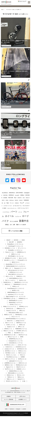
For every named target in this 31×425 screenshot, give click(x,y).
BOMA (21, 336)
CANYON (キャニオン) (9, 344)
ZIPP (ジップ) (21, 326)
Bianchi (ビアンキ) (23, 334)
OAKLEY (8, 240)
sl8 (4, 203)
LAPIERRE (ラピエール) (9, 363)
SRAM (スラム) (10, 375)
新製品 (7, 224)
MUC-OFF (11, 242)
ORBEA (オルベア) (21, 308)
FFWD (9, 332)
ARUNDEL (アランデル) (10, 258)
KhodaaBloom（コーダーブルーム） (15, 244)
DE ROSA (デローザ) (22, 349)
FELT (15, 197)
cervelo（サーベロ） (22, 344)
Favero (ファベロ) (9, 252)
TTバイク (12, 203)
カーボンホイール (17, 205)
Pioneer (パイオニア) (11, 310)
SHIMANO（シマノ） (21, 369)
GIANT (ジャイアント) (10, 359)
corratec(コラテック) (9, 349)
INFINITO (20, 197)
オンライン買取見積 (8, 399)
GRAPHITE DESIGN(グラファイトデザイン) (15, 318)
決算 (11, 224)
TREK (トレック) (10, 379)
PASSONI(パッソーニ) (10, 248)
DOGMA (5, 197)
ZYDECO (17, 203)
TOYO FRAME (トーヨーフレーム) (15, 256)
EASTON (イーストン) (10, 351)
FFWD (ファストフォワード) (9, 306)
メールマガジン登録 (16, 231)
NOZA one (11, 200)
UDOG (23, 240)
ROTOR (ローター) (23, 306)
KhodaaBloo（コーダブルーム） (15, 250)
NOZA (7, 200)
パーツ (14, 211)
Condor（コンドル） (11, 324)
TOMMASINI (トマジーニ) (21, 328)
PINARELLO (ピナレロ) (21, 365)
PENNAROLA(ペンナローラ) (20, 284)
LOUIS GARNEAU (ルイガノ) (15, 278)
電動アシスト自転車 (21, 224)
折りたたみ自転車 (14, 221)
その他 (23, 381)
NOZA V (21, 200)
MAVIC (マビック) (23, 363)
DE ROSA (16, 240)
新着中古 (24, 220)
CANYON (5, 195)
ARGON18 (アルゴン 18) (9, 334)
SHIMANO (26, 200)
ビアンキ (20, 212)
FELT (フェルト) (22, 353)
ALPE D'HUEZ (19, 192)
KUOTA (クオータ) (22, 359)
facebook (12, 409)
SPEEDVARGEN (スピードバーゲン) (15, 292)
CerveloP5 (17, 195)
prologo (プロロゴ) (20, 320)
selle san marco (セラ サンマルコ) (15, 270)
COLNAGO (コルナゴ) (21, 346)
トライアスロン (6, 212)
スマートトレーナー (23, 208)
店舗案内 (9, 396)
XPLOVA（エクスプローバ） (12, 381)
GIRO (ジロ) (22, 310)
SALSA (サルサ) (9, 308)
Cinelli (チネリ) (9, 346)
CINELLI (22, 195)
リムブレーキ (18, 216)
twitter (6, 409)
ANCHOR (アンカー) (18, 332)
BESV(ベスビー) (15, 262)
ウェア (22, 203)
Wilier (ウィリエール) (8, 330)
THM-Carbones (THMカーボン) (16, 312)
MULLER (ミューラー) (9, 260)
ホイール (9, 216)
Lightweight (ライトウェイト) (15, 361)
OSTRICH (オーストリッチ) (15, 272)
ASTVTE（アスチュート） (15, 304)
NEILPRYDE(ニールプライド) (15, 302)
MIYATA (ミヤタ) (15, 290)
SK (2, 203)
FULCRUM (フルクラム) (11, 357)
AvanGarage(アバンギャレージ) (15, 246)
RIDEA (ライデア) (8, 314)
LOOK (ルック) (15, 286)
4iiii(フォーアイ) (9, 276)
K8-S (24, 197)
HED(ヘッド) (8, 268)
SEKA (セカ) (7, 284)
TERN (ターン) (10, 377)
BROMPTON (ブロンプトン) (15, 338)
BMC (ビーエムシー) (12, 336)
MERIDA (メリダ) (8, 365)
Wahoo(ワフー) (21, 379)
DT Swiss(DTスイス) (22, 260)
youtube (24, 409)
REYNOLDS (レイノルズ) (21, 314)
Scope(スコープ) (11, 326)
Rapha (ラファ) (9, 367)
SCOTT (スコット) (9, 369)
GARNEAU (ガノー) (23, 298)
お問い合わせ (22, 396)
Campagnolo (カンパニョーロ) (15, 340)
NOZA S (16, 200)
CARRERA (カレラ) (21, 252)
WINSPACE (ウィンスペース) (21, 282)
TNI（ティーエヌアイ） (10, 280)
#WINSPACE (12, 192)
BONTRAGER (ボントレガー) (15, 300)
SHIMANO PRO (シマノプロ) (15, 371)
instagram (18, 409)
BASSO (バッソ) (8, 328)
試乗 (14, 224)
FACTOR (10, 197)
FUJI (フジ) (22, 355)
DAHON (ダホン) (7, 282)
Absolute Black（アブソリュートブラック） (15, 264)
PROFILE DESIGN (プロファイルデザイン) (15, 266)
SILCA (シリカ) (22, 280)
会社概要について (22, 399)
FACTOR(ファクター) (10, 353)
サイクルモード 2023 (6, 45)
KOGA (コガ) (22, 324)
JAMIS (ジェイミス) (15, 254)
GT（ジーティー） (22, 248)
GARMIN (23, 357)
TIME (7, 203)
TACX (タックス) (20, 375)
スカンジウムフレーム (11, 208)
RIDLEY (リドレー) (20, 367)
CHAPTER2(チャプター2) (9, 298)
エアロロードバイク (8, 205)
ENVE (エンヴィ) (22, 351)
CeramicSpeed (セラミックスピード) (15, 288)
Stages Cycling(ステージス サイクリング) (15, 296)
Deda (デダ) (9, 320)
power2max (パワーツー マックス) (15, 294)
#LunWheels (5, 192)
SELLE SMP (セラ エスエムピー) (15, 274)
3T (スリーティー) (16, 316)
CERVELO (11, 195)
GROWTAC (19, 242)
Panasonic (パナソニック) (20, 268)
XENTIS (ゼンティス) (21, 322)
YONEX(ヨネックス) (20, 276)
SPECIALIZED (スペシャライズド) (15, 373)
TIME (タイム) (20, 377)
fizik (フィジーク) (9, 322)
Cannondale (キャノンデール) (15, 342)
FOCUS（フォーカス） (11, 355)
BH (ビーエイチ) (22, 258)
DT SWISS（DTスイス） (21, 330)
